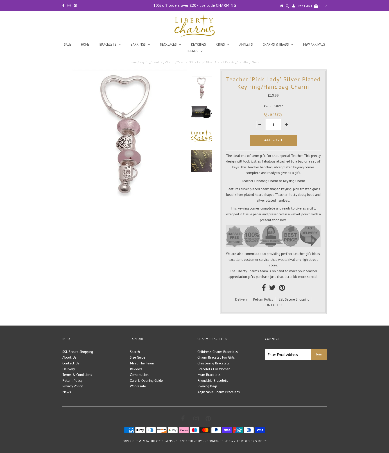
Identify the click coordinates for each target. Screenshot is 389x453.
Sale (67, 44)
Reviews (136, 369)
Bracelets (108, 44)
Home (85, 44)
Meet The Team (142, 363)
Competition (139, 374)
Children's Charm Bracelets (217, 351)
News (66, 392)
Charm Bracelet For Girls (216, 357)
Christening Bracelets (213, 363)
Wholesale (138, 386)
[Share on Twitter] (272, 289)
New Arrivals (314, 44)
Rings (220, 44)
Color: (268, 106)
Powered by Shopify (252, 441)
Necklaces (168, 44)
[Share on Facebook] (264, 289)
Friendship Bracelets (212, 380)
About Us (69, 357)
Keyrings (198, 44)
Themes (192, 51)
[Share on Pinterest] (282, 289)
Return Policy (263, 299)
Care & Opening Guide (146, 380)
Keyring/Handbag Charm (157, 62)
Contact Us (70, 363)
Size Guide (137, 357)
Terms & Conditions (77, 374)
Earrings (138, 44)
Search (135, 351)
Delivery (241, 299)
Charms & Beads (276, 44)
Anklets (246, 44)
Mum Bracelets (209, 374)
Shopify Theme (186, 441)
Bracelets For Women (213, 369)
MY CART (309, 6)
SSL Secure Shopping (294, 299)
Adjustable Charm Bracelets (218, 392)
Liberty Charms (161, 441)
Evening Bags (207, 386)
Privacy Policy (72, 386)
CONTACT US (273, 305)
